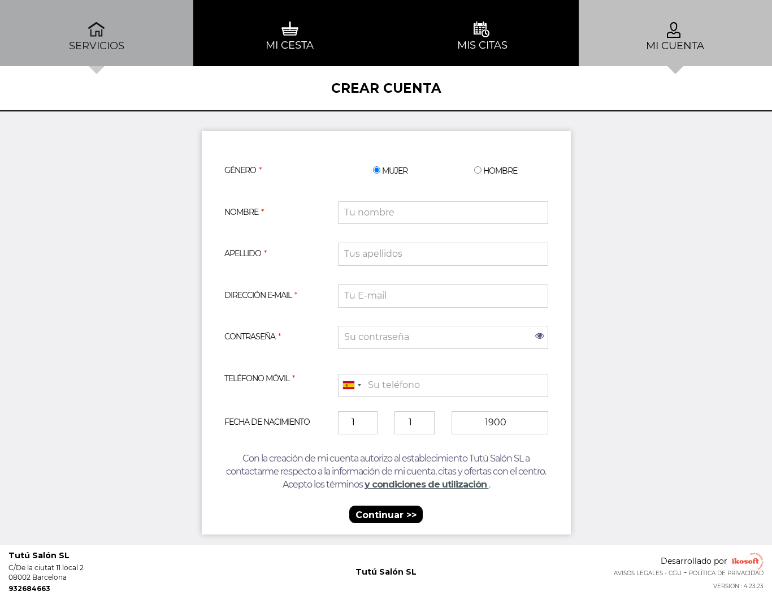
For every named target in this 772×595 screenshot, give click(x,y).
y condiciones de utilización (427, 484)
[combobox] (352, 385)
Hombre (499, 170)
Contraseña (249, 336)
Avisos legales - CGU (648, 573)
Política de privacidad (726, 573)
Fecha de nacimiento (267, 421)
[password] (443, 337)
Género (240, 170)
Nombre (241, 212)
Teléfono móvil (256, 378)
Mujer (393, 170)
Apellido (242, 253)
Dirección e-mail (258, 295)
